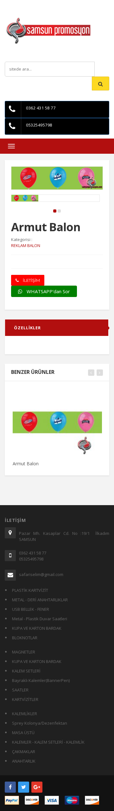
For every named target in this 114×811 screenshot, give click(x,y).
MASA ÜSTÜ (23, 732)
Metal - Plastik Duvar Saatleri (39, 619)
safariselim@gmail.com (41, 574)
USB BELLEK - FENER (30, 609)
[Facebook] (10, 787)
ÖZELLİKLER (27, 328)
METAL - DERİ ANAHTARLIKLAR (40, 600)
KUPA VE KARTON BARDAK (36, 628)
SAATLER (20, 690)
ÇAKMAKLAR (23, 751)
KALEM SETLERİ (26, 671)
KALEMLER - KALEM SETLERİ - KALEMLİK (48, 742)
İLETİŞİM (31, 280)
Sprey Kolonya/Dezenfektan (39, 723)
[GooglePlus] (36, 787)
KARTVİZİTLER (25, 699)
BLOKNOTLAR (24, 638)
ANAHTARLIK (23, 761)
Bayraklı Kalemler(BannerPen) (41, 680)
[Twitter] (23, 787)
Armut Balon (26, 464)
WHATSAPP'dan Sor (47, 291)
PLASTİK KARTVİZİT (30, 590)
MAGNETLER (23, 652)
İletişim (60, 4)
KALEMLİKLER (24, 713)
